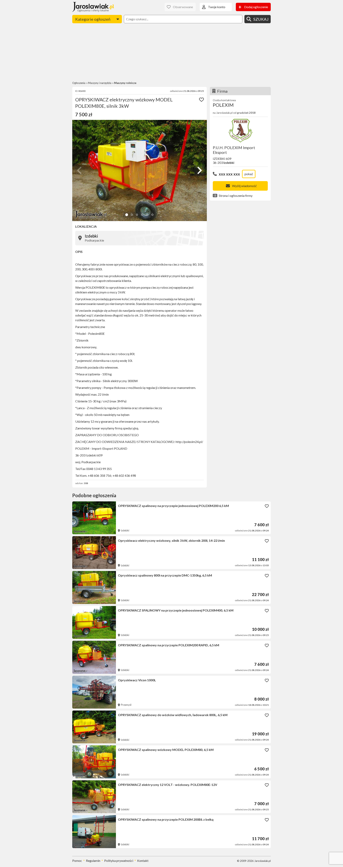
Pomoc (77, 860)
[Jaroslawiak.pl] (93, 7)
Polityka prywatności (118, 860)
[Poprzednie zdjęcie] (80, 170)
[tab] (126, 214)
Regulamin (93, 860)
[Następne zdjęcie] (199, 170)
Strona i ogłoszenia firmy (235, 195)
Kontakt (142, 860)
